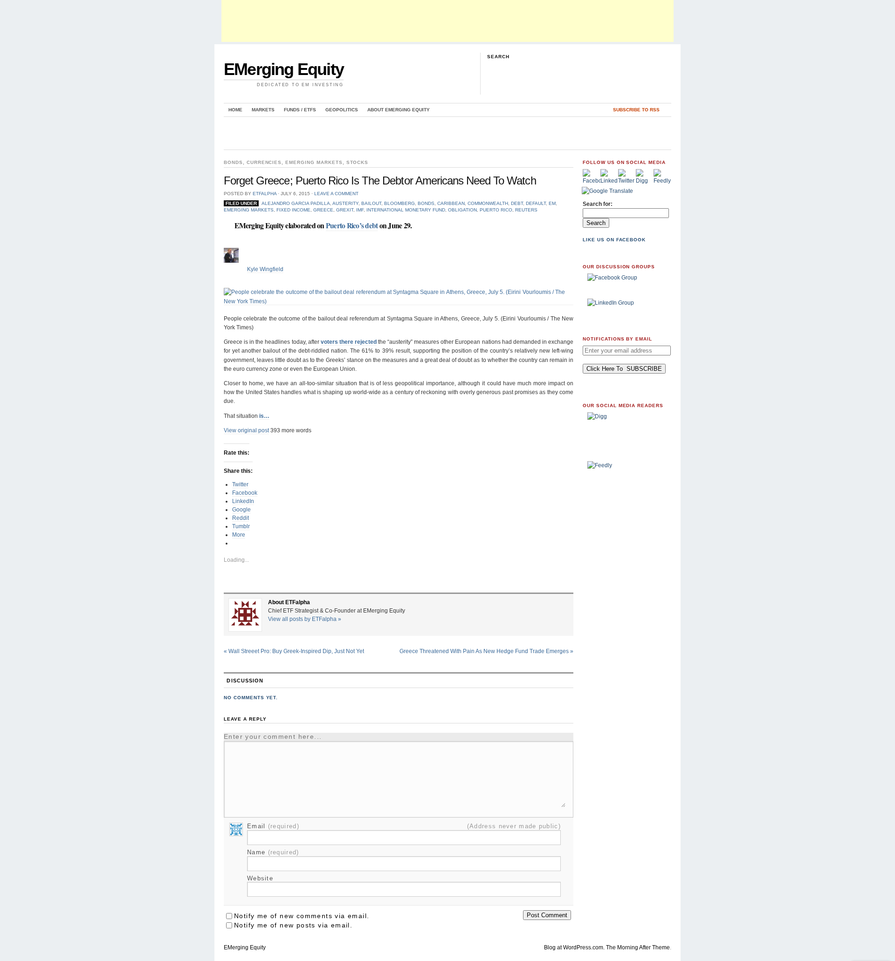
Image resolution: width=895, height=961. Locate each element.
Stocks (357, 162)
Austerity (345, 203)
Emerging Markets (313, 162)
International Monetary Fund (405, 209)
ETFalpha (264, 193)
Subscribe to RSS (636, 109)
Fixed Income (293, 209)
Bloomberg (399, 203)
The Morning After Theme (638, 947)
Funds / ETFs (300, 109)
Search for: (598, 204)
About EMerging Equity (398, 109)
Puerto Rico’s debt (352, 225)
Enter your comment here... (273, 736)
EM (552, 203)
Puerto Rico (496, 209)
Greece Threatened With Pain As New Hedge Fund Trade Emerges (486, 651)
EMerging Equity (284, 69)
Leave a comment (336, 193)
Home (235, 109)
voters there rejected (349, 342)
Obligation (462, 209)
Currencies (264, 162)
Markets (263, 109)
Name (273, 852)
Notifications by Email (617, 338)
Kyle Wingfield (265, 269)
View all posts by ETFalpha (304, 619)
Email (273, 826)
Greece (323, 209)
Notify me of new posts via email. (293, 925)
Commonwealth (488, 203)
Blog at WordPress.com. (574, 947)
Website (260, 878)
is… (264, 416)
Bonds (233, 162)
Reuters (526, 209)
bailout (371, 203)
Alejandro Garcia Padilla (296, 203)
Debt (517, 203)
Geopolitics (341, 109)
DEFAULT (536, 203)
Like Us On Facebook (614, 239)
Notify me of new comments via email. (301, 916)
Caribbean (451, 203)
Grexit (344, 209)
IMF (360, 209)
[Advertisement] (447, 21)
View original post (246, 430)
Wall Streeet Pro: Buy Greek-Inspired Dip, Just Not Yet (294, 651)
